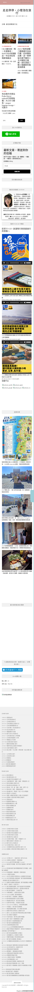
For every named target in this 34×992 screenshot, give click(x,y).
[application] (17, 263)
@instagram (17, 982)
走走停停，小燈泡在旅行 (17, 12)
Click (32, 496)
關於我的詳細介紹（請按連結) (13, 214)
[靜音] (25, 263)
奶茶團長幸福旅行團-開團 (23, 46)
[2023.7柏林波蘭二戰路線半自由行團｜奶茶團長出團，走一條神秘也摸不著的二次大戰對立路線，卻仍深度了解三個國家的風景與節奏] (25, 38)
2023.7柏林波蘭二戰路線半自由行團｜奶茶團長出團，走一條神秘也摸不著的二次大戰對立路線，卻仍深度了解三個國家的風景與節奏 (24, 58)
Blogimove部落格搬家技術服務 (25, 991)
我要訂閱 (17, 171)
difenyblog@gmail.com (17, 216)
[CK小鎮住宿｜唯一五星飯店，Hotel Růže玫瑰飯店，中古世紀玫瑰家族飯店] (9, 38)
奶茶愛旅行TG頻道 (13, 670)
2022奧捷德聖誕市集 (6, 46)
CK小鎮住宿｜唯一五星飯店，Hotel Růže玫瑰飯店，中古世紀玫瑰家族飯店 (9, 53)
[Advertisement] (17, 95)
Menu (5, 2)
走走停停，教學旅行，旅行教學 (17, 218)
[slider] (28, 262)
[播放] (4, 263)
